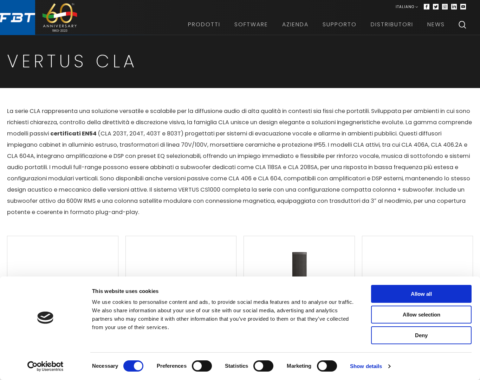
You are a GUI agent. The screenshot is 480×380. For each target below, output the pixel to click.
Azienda (295, 24)
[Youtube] (463, 7)
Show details (366, 366)
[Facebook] (426, 7)
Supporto (340, 24)
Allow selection (421, 315)
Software (251, 24)
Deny (421, 335)
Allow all (421, 294)
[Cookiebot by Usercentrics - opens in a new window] (45, 366)
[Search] (462, 24)
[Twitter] (436, 7)
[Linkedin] (454, 7)
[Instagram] (445, 7)
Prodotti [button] (204, 24)
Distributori (392, 24)
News (436, 24)
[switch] (202, 366)
